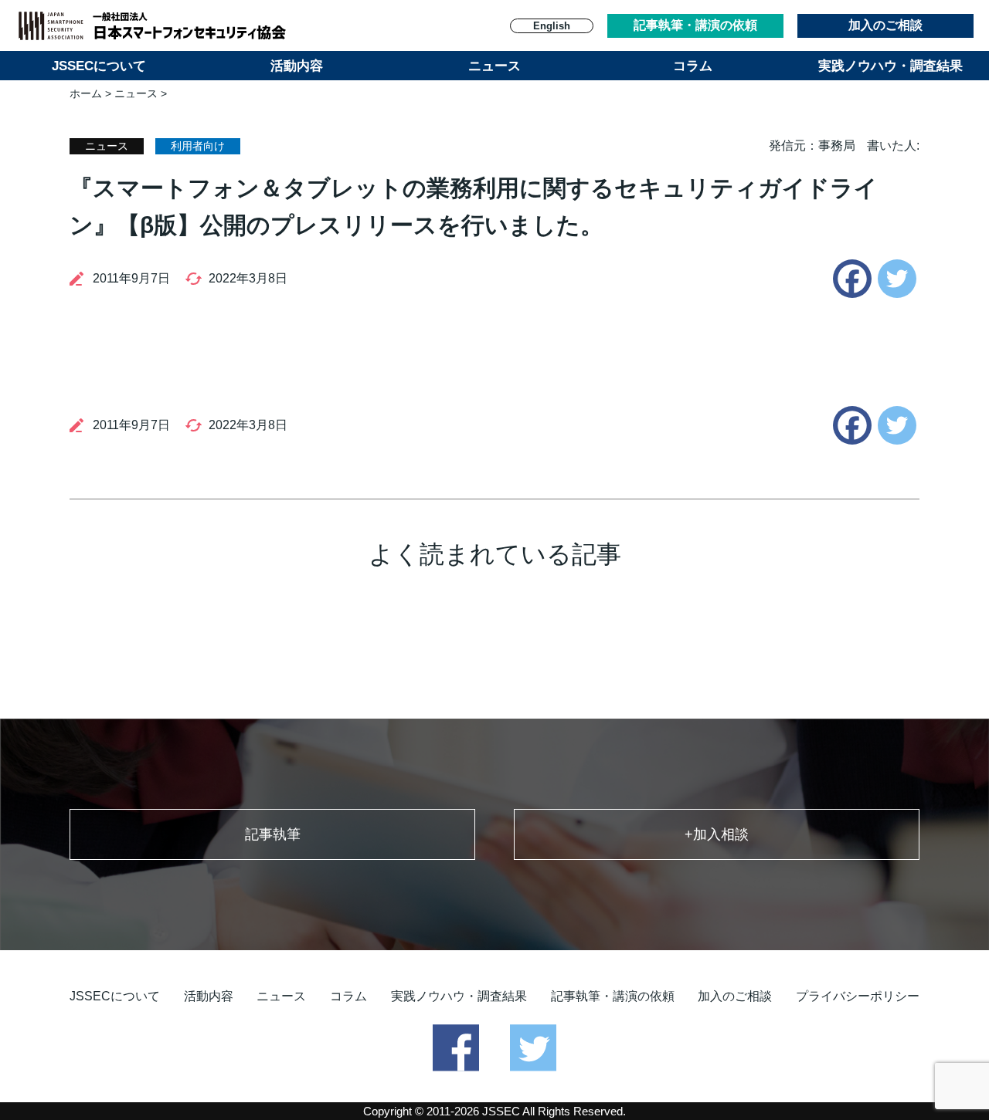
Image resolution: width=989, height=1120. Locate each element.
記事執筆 (273, 834)
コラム (692, 66)
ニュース (494, 66)
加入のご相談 (885, 25)
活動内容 (296, 66)
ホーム (86, 93)
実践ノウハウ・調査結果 (890, 66)
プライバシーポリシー (857, 996)
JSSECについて (99, 66)
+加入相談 (717, 834)
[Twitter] (897, 278)
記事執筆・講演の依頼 (695, 25)
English (551, 26)
